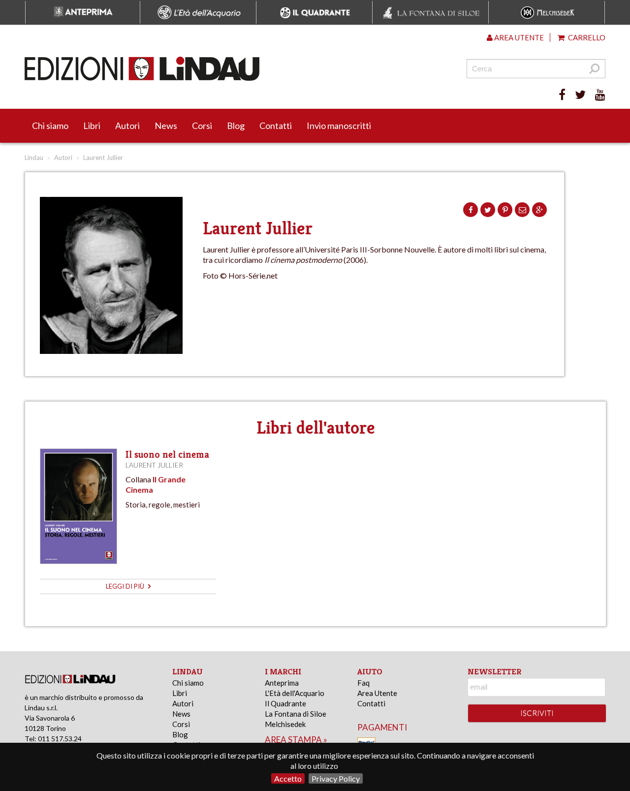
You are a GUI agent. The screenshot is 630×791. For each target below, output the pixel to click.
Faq (363, 682)
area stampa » (296, 739)
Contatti (275, 125)
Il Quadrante (285, 703)
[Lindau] (214, 69)
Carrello (586, 37)
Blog (236, 125)
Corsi (202, 125)
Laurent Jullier (154, 465)
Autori (127, 125)
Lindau (34, 157)
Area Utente (377, 693)
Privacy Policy (336, 778)
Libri (91, 125)
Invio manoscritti (339, 125)
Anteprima (282, 682)
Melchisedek (285, 724)
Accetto (288, 778)
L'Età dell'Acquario (294, 693)
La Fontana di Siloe (295, 713)
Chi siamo (50, 125)
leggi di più (126, 586)
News (166, 125)
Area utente (518, 37)
